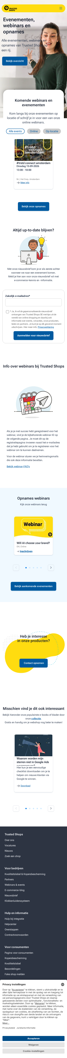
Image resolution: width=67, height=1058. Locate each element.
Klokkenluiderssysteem (17, 900)
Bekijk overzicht (15, 60)
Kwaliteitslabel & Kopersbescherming (25, 874)
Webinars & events (15, 884)
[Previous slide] (16, 568)
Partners (9, 879)
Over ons (9, 840)
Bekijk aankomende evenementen (33, 586)
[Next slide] (51, 568)
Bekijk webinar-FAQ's (18, 466)
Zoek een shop (13, 856)
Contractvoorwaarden (16, 934)
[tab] (26, 567)
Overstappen (11, 929)
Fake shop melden (15, 974)
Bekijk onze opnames (33, 206)
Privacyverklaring (46, 327)
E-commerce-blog (14, 890)
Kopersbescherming (15, 958)
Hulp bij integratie (14, 918)
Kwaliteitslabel (13, 963)
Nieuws (9, 850)
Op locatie (52, 131)
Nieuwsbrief (11, 895)
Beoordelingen (12, 968)
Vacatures (10, 845)
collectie (36, 718)
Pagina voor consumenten (19, 952)
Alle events (15, 131)
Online (34, 131)
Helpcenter (10, 924)
